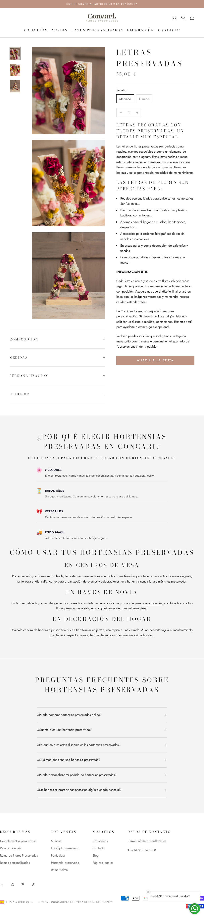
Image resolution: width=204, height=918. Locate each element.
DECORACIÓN (140, 29)
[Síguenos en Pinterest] (23, 884)
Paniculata (58, 855)
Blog (95, 855)
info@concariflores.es (151, 841)
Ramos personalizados (97, 29)
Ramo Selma (59, 870)
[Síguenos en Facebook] (2, 884)
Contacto (98, 848)
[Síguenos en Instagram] (12, 884)
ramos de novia (152, 603)
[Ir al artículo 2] (15, 70)
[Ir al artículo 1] (15, 53)
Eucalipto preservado (65, 848)
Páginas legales (102, 862)
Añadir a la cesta (155, 360)
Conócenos (100, 841)
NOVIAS (59, 29)
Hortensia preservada (65, 862)
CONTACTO (169, 29)
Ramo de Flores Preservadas (19, 855)
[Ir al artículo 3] (15, 86)
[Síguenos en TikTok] (33, 884)
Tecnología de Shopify (94, 902)
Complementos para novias (18, 841)
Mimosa (56, 841)
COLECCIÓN (35, 29)
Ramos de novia (10, 848)
